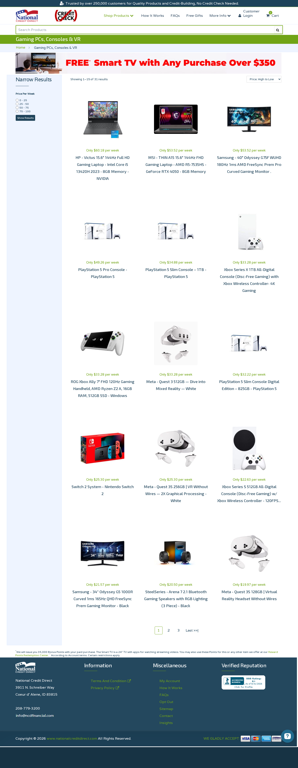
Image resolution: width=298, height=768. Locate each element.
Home (20, 47)
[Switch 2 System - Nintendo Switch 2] (102, 448)
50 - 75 (24, 107)
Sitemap (166, 709)
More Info (218, 15)
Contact (166, 716)
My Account (169, 681)
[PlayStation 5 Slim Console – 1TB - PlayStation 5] (176, 231)
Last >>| (192, 630)
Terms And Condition (108, 681)
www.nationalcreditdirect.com (72, 738)
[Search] (277, 30)
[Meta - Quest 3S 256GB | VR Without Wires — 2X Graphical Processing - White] (176, 448)
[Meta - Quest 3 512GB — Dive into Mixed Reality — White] (176, 343)
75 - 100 (25, 111)
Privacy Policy (103, 688)
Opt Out (166, 702)
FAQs (175, 15)
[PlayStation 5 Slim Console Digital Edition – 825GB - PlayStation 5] (249, 343)
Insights (166, 722)
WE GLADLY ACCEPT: (222, 738)
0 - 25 (23, 100)
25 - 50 (24, 103)
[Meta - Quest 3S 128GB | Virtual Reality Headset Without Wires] (249, 553)
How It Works (152, 15)
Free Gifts (194, 15)
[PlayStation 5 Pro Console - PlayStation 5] (102, 231)
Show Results (25, 117)
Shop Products (117, 15)
